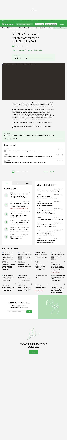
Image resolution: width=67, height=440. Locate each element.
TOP (11, 201)
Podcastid (41, 27)
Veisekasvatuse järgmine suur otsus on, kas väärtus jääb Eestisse (23, 151)
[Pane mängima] (18, 58)
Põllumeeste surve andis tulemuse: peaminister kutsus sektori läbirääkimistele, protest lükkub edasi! (47, 212)
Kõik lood (9, 27)
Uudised (12, 211)
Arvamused (15, 27)
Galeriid (21, 27)
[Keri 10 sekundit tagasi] (15, 58)
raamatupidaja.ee (44, 20)
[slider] (26, 58)
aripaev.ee (14, 20)
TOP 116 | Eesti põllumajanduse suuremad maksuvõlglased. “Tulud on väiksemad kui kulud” (19, 205)
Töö (37, 27)
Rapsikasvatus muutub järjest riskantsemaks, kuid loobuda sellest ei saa (25, 162)
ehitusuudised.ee (52, 20)
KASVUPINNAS (15, 32)
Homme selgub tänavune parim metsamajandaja (50, 219)
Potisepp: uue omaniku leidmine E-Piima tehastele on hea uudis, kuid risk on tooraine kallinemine (46, 233)
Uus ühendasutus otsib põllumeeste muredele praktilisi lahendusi (29, 135)
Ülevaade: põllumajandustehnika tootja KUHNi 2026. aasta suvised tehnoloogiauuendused (19, 196)
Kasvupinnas (17, 55)
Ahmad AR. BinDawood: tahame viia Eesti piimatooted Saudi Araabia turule (18, 215)
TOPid (25, 27)
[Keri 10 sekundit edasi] (21, 58)
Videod (46, 27)
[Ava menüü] (8, 21)
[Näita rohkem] (58, 21)
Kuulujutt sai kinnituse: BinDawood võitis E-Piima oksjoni (8, 289)
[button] (16, 311)
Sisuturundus (31, 27)
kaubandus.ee (37, 20)
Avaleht (4, 27)
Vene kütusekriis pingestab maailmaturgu (48, 191)
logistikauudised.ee (29, 20)
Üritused (51, 27)
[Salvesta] (29, 193)
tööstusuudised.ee (20, 20)
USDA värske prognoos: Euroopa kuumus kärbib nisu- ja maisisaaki (24, 289)
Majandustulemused (15, 227)
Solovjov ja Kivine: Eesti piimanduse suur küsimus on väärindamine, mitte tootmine (29, 156)
